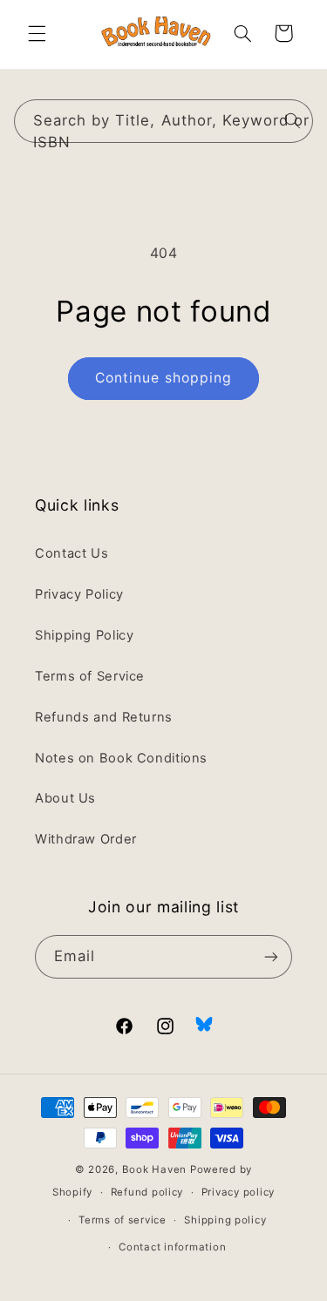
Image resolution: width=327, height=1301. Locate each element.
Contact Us (71, 553)
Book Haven (154, 1169)
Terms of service (122, 1220)
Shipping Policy (84, 635)
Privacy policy (238, 1192)
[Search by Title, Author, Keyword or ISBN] (292, 120)
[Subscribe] (271, 956)
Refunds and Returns (104, 717)
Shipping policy (225, 1220)
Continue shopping (163, 377)
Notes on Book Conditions (121, 758)
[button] (37, 33)
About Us (65, 798)
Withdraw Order (86, 839)
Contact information (172, 1247)
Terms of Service (90, 676)
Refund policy (147, 1192)
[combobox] (164, 120)
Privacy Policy (79, 594)
